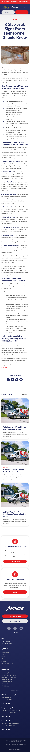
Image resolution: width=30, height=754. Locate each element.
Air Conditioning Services (8, 677)
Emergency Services (7, 673)
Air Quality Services (7, 679)
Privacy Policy (21, 744)
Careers (3, 656)
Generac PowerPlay (7, 663)
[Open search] (24, 7)
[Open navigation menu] (28, 7)
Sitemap (3, 661)
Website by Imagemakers (15, 749)
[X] (8, 379)
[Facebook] (12, 379)
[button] (15, 616)
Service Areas (5, 652)
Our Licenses (15, 632)
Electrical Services (6, 684)
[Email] (16, 379)
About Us (4, 659)
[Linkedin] (21, 379)
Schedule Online (15, 561)
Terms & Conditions (10, 744)
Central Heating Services (8, 675)
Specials (15, 592)
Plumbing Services (6, 681)
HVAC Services (5, 686)
